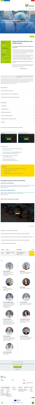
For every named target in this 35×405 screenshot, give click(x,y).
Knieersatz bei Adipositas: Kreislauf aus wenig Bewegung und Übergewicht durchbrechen (17, 236)
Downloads (31, 391)
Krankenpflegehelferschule (4, 394)
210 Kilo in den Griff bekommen (7, 183)
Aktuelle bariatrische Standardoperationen (8, 118)
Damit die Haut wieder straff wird (8, 190)
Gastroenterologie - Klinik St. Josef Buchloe (10, 155)
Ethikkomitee (2, 390)
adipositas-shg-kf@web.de (13, 160)
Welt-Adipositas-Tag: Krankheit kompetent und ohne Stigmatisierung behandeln (15, 240)
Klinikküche (2, 392)
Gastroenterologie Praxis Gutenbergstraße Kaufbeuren (12, 152)
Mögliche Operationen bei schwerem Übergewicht (10, 93)
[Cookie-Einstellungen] (2, 403)
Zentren (8, 390)
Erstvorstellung (3, 105)
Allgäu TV (32, 226)
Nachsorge (3, 122)
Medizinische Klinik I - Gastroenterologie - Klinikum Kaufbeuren (12, 148)
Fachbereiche (8, 389)
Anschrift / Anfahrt (31, 390)
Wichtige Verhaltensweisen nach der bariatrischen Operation (13, 173)
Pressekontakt (14, 389)
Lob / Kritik (2, 391)
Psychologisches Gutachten (6, 112)
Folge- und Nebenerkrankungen (6, 115)
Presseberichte (14, 388)
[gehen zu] (29, 9)
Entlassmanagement (9, 394)
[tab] (17, 90)
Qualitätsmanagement (4, 395)
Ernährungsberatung (4, 109)
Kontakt (31, 388)
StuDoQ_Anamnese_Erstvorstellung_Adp (10, 170)
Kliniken (2, 0)
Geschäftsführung (3, 388)
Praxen (5, 0)
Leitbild (2, 389)
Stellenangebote (20, 388)
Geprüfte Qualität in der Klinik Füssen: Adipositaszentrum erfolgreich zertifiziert (15, 233)
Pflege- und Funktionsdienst (9, 393)
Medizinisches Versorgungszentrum (9, 396)
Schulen (8, 0)
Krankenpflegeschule (4, 393)
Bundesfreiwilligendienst (21, 390)
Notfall (33, 0)
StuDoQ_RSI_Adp (6, 171)
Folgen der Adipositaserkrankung (7, 90)
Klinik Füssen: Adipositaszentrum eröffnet (8, 243)
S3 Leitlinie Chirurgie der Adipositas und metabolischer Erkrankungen (14, 168)
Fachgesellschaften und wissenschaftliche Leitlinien (10, 97)
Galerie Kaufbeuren (25, 389)
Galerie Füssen (26, 390)
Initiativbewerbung (21, 389)
